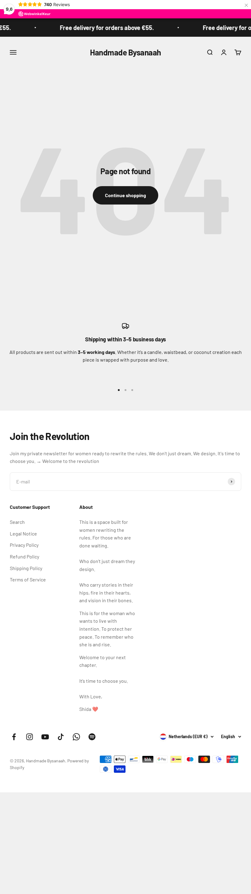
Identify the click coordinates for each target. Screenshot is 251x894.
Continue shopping (125, 195)
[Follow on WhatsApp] (76, 737)
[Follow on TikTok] (61, 737)
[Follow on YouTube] (45, 737)
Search (17, 522)
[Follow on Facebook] (14, 737)
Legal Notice (23, 533)
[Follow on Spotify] (92, 737)
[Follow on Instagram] (29, 737)
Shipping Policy (26, 568)
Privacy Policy (24, 545)
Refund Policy (24, 556)
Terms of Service (28, 579)
